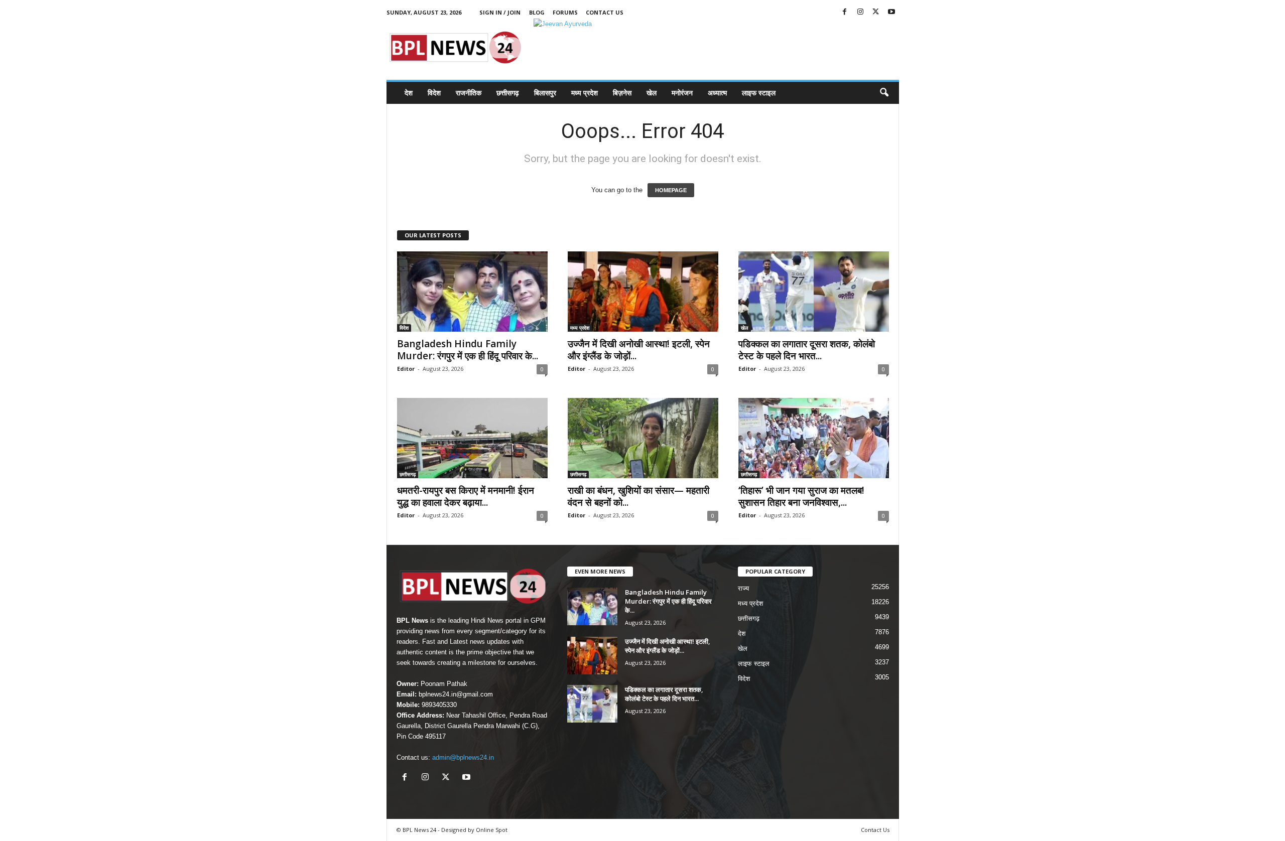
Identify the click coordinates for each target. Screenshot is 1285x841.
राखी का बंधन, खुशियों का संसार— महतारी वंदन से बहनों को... (638, 496)
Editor (406, 368)
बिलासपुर (545, 92)
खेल (652, 92)
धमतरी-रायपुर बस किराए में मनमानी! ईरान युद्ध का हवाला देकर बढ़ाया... (465, 496)
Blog (537, 12)
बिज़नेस (622, 92)
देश (409, 92)
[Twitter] (876, 12)
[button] (884, 93)
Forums (565, 12)
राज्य (743, 588)
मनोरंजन (682, 92)
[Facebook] (845, 12)
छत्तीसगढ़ (507, 92)
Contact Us (604, 12)
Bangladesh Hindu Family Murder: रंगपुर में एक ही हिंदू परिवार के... (467, 349)
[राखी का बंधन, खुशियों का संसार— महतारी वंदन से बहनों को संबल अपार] (643, 438)
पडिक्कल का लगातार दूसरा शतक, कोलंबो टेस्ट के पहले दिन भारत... (806, 349)
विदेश (434, 92)
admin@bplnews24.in (463, 757)
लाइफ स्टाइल (759, 92)
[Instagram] (860, 12)
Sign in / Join (500, 12)
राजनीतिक (468, 92)
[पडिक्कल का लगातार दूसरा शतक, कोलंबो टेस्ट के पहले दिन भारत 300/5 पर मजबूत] (813, 291)
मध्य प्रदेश (584, 92)
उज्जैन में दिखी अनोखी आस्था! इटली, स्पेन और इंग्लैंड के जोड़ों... (639, 349)
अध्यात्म (717, 92)
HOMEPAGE (671, 190)
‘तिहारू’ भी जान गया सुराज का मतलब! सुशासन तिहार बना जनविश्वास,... (801, 496)
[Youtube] (891, 12)
